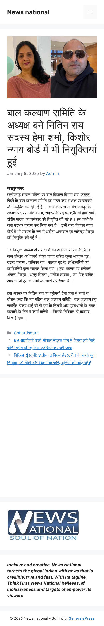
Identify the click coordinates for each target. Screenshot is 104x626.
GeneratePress (82, 618)
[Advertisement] (52, 438)
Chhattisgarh (26, 333)
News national (28, 12)
